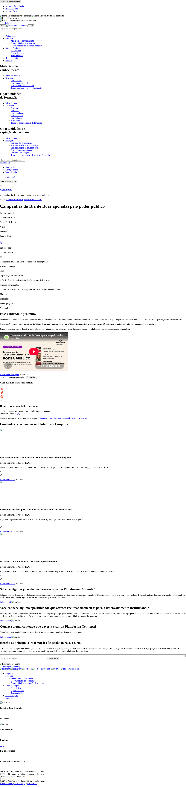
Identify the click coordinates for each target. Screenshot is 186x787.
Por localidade (17, 115)
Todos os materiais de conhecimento (26, 88)
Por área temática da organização (25, 145)
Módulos (9, 38)
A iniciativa (16, 50)
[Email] (93, 389)
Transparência (17, 55)
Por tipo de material (19, 83)
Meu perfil (9, 167)
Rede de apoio (11, 8)
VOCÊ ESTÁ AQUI (8, 182)
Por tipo (14, 108)
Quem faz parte (17, 53)
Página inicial (11, 36)
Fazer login (5, 162)
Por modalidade (17, 113)
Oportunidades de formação (23, 43)
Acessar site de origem (9, 374)
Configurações (11, 170)
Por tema (15, 110)
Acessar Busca (11, 11)
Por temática (16, 80)
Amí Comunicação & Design (12, 783)
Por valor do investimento (22, 150)
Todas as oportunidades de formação (26, 123)
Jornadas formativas (14, 199)
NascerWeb (32, 783)
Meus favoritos (11, 172)
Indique (8, 60)
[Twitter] (93, 392)
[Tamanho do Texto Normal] (10, 20)
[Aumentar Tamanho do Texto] (10, 18)
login (17, 414)
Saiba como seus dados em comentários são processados (63, 418)
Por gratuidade (17, 118)
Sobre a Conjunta (12, 48)
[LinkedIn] (93, 400)
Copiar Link (31, 377)
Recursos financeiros (33, 199)
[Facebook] (93, 396)
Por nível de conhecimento (22, 85)
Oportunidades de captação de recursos (27, 46)
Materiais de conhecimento (22, 41)
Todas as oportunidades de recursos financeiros (31, 155)
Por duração (16, 120)
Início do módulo (12, 76)
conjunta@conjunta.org (10, 666)
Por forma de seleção (20, 153)
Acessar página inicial (14, 6)
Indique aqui (5, 602)
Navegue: (9, 78)
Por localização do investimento (24, 148)
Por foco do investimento (21, 143)
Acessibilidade (6, 23)
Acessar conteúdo (7, 479)
